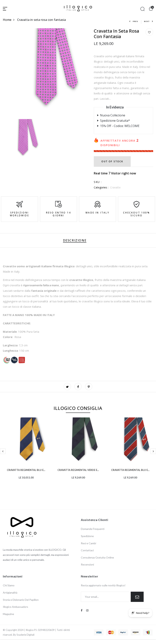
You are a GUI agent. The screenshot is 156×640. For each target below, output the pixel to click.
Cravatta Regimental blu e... (26, 469)
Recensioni (87, 564)
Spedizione (87, 536)
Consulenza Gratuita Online (97, 557)
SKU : (98, 182)
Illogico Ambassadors (15, 606)
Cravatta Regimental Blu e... (130, 469)
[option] (26, 454)
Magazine (8, 614)
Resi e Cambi (88, 543)
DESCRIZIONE (75, 240)
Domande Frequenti (92, 528)
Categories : (101, 187)
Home (7, 20)
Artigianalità (10, 592)
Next (147, 21)
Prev (135, 21)
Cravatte (115, 187)
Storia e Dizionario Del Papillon (21, 599)
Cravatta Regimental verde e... (78, 469)
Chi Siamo (8, 585)
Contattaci (87, 550)
